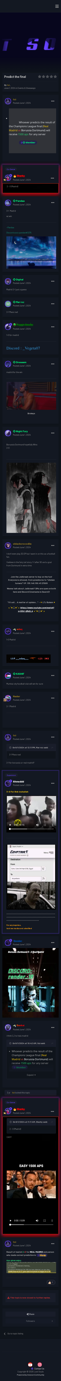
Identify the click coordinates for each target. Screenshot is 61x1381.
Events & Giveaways (27, 88)
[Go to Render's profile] (8, 943)
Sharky (39, 1122)
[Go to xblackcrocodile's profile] (8, 545)
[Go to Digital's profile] (8, 281)
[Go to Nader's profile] (8, 698)
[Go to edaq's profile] (8, 631)
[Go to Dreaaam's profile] (8, 364)
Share (31, 1314)
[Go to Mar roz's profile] (8, 304)
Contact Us (39, 1368)
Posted (22, 103)
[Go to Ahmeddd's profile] (8, 783)
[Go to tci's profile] (8, 101)
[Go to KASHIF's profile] (8, 676)
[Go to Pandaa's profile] (8, 203)
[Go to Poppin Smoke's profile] (8, 327)
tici (38, 1043)
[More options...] (52, 101)
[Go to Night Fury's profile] (8, 433)
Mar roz (39, 747)
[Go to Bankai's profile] (8, 1027)
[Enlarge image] (31, 1267)
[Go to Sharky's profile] (8, 178)
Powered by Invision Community (30, 1375)
